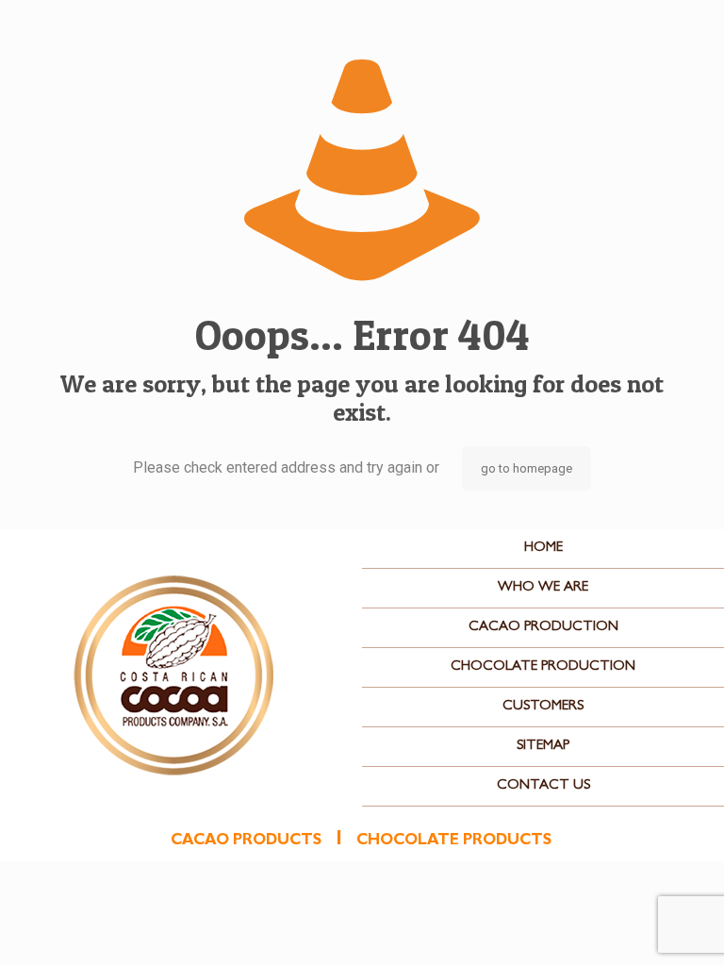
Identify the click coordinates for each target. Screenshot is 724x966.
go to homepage (526, 468)
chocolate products (453, 841)
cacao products (246, 841)
